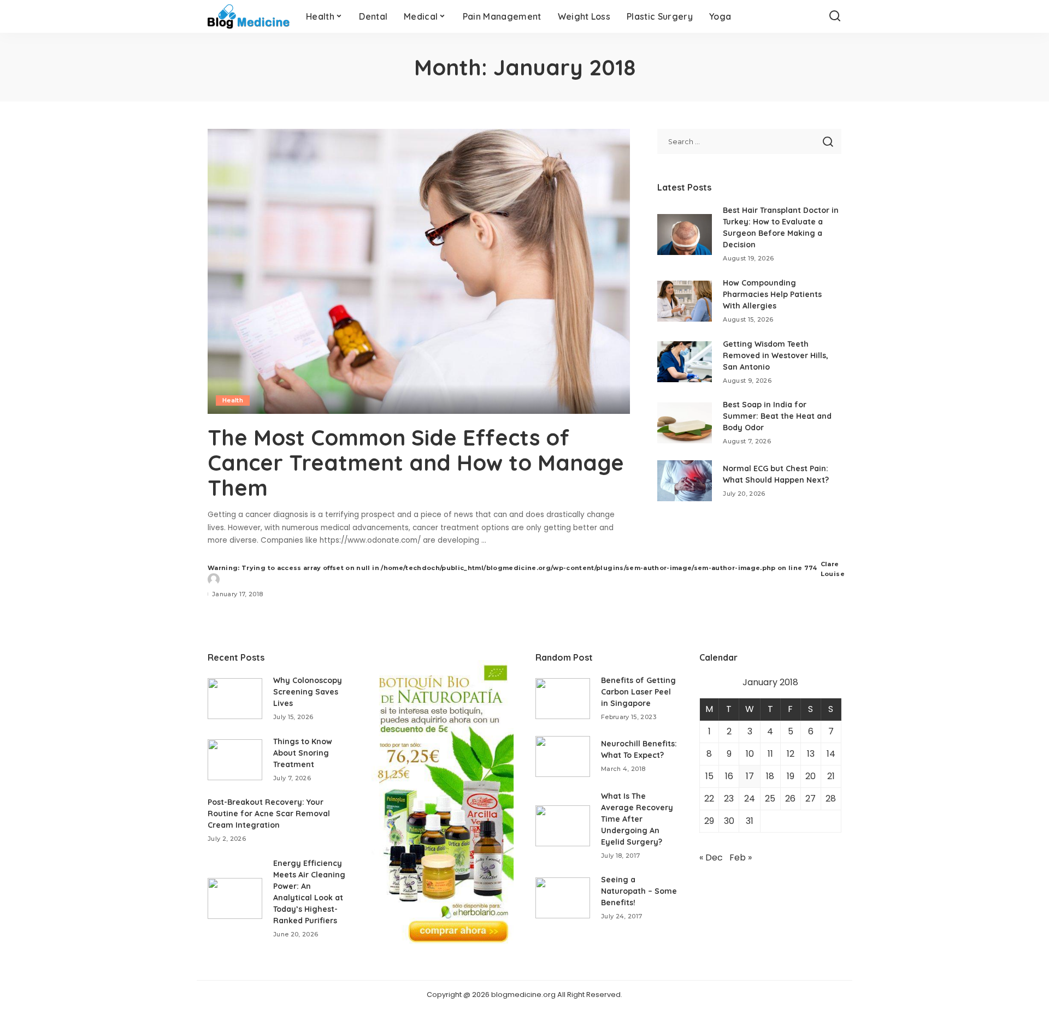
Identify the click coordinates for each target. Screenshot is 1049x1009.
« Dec (711, 857)
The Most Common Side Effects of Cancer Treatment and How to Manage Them (416, 462)
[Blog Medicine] (249, 16)
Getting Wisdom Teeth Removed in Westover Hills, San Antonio (775, 355)
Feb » (740, 857)
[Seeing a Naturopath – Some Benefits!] (562, 897)
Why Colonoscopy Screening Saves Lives (307, 691)
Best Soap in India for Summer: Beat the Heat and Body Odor (777, 416)
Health (232, 400)
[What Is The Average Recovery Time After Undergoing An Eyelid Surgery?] (562, 825)
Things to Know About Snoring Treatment (302, 753)
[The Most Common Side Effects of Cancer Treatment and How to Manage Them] (419, 271)
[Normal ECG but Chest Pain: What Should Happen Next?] (684, 480)
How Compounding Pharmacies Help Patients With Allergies (772, 294)
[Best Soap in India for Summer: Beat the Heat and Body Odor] (684, 422)
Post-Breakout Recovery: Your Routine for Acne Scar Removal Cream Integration (269, 813)
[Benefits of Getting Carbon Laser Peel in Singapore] (562, 698)
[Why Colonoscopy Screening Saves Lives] (235, 698)
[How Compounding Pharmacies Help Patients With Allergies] (684, 301)
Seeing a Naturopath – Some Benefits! (639, 891)
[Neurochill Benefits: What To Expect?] (562, 756)
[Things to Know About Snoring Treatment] (235, 759)
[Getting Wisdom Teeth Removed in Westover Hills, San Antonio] (684, 361)
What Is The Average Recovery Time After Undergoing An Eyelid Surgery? (637, 819)
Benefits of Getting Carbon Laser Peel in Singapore (638, 691)
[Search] (834, 16)
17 (750, 776)
